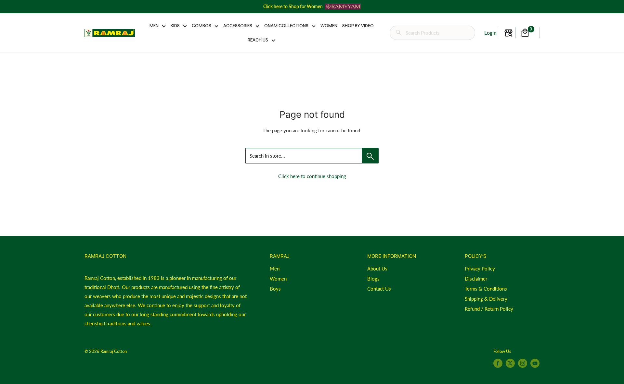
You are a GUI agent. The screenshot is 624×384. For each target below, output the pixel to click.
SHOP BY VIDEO (358, 25)
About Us (377, 268)
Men (275, 268)
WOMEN (328, 25)
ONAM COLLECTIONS (286, 25)
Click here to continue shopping (312, 176)
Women (278, 279)
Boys (275, 289)
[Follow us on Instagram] (522, 363)
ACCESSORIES (237, 25)
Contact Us (379, 289)
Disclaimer (476, 279)
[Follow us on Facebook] (497, 363)
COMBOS (201, 25)
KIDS (175, 25)
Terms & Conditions (486, 289)
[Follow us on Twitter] (510, 363)
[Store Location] (508, 33)
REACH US (258, 39)
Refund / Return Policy (489, 309)
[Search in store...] (370, 155)
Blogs (373, 279)
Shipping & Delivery (486, 299)
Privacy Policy (480, 268)
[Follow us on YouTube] (535, 363)
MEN (154, 25)
